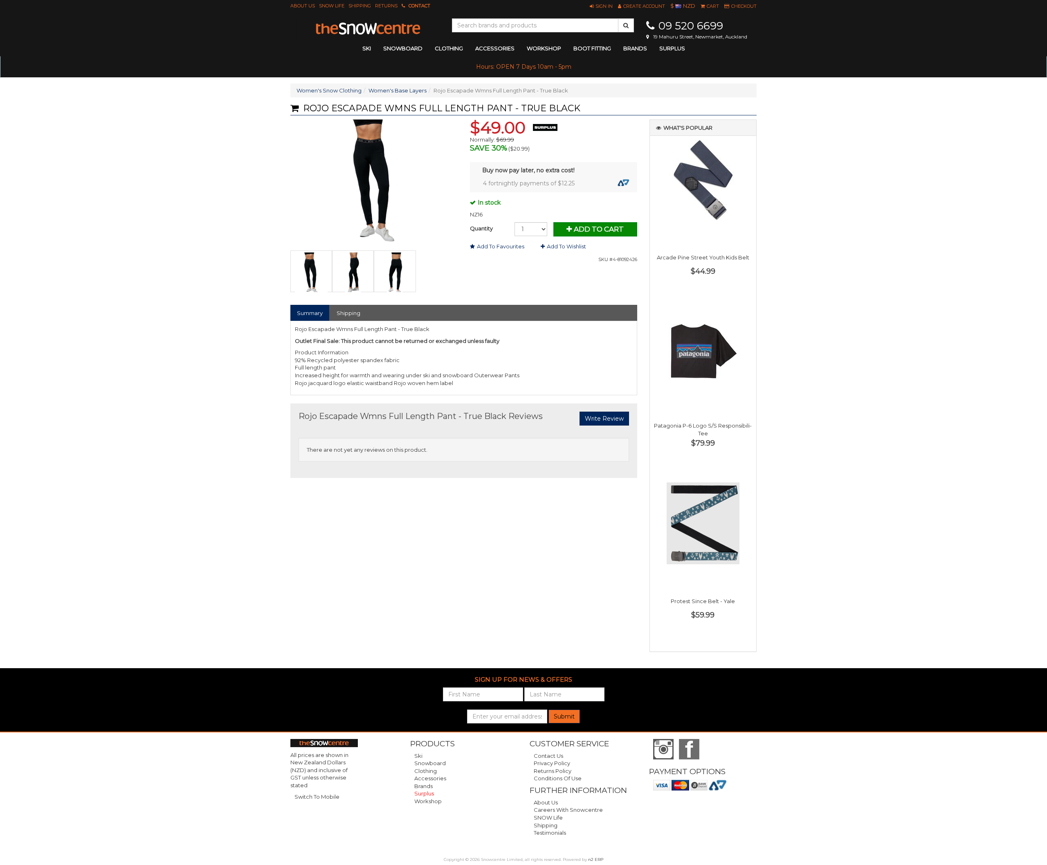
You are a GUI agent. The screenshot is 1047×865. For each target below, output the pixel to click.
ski (366, 48)
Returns (386, 6)
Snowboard (430, 763)
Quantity (481, 228)
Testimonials (550, 832)
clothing (449, 48)
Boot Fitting (592, 48)
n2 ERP (595, 859)
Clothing (425, 771)
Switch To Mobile (316, 796)
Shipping (359, 6)
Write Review (604, 418)
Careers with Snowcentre (568, 809)
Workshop (544, 48)
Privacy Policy (552, 763)
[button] (601, 6)
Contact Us (548, 755)
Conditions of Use (558, 778)
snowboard (402, 48)
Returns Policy (552, 771)
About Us (302, 6)
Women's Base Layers (397, 90)
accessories (495, 48)
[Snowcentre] (368, 28)
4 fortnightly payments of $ (529, 183)
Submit (564, 716)
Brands (635, 48)
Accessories (430, 778)
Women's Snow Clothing (329, 90)
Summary (310, 313)
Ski (418, 755)
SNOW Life (331, 6)
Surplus (672, 48)
